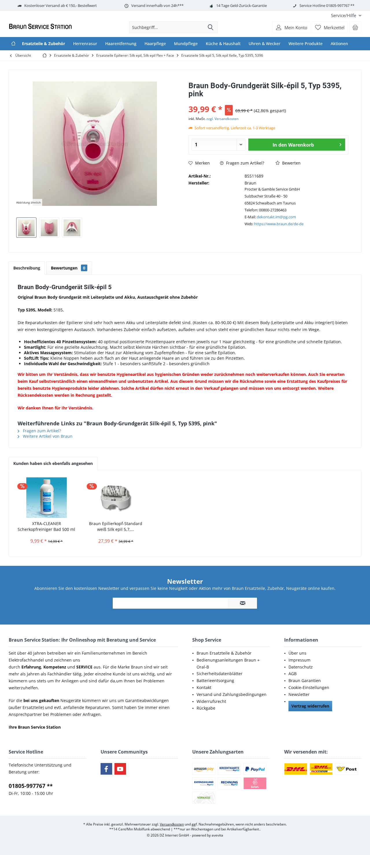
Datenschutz (300, 667)
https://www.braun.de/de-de (279, 223)
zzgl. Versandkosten (222, 118)
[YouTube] (120, 769)
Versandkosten (172, 824)
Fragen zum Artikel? (244, 163)
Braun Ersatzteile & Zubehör (224, 653)
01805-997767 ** (31, 786)
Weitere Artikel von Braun (47, 436)
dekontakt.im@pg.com (276, 216)
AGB (292, 673)
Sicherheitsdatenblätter (220, 673)
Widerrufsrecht (211, 701)
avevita (217, 835)
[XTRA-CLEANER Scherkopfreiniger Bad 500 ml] (46, 497)
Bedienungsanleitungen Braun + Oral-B (228, 663)
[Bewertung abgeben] (268, 101)
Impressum (299, 660)
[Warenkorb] (355, 27)
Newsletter (299, 694)
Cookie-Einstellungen (308, 687)
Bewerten (291, 163)
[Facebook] (106, 769)
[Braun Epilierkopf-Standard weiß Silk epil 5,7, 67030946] (116, 497)
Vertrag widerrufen (310, 706)
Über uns (297, 653)
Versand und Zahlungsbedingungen (232, 694)
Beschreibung (26, 268)
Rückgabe (206, 708)
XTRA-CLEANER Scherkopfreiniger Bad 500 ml (46, 526)
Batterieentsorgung (215, 680)
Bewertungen (68, 268)
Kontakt (204, 687)
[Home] (13, 43)
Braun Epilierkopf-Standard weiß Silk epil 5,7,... (115, 526)
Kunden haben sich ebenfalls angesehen (53, 463)
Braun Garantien (304, 680)
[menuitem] (344, 15)
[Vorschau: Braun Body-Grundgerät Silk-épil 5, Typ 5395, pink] (26, 227)
